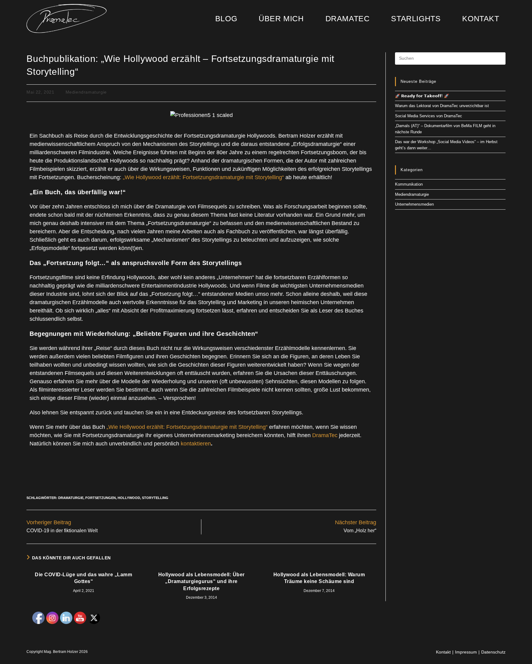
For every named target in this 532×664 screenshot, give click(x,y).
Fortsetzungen (100, 498)
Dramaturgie (70, 498)
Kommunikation (409, 184)
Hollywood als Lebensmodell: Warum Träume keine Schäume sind (319, 578)
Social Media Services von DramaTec (428, 116)
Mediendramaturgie (86, 92)
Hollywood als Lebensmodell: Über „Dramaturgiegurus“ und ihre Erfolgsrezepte (201, 581)
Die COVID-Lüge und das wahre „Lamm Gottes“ (83, 578)
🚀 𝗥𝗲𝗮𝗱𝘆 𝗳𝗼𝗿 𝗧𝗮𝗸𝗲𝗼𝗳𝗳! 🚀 (422, 96)
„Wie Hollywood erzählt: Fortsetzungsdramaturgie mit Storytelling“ (204, 177)
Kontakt (443, 652)
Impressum (466, 652)
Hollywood (129, 498)
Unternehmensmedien (414, 204)
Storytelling (155, 498)
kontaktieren (196, 444)
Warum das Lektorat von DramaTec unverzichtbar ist (442, 105)
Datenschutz (493, 652)
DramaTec (324, 435)
